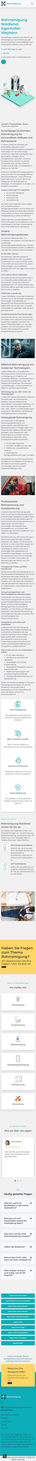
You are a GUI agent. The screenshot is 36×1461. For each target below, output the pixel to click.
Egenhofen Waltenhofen (18, 1306)
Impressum (6, 1421)
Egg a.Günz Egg (18, 1327)
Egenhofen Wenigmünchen (18, 1317)
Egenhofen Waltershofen (18, 1311)
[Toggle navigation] (32, 4)
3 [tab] (21, 1181)
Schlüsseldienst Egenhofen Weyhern (18, 1359)
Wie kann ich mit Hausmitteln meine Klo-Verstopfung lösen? (15, 1220)
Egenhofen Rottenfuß (18, 1296)
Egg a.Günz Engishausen (18, 1333)
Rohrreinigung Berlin (10, 1415)
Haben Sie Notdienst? (14, 1247)
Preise (4, 1425)
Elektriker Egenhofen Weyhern (18, 1361)
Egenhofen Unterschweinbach (18, 1301)
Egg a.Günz (18, 1322)
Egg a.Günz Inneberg (18, 1338)
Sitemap (4, 1428)
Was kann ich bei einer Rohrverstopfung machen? (17, 1235)
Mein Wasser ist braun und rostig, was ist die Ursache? (15, 1272)
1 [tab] (15, 1181)
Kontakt (4, 1418)
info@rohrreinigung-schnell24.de (17, 1407)
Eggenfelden (18, 1343)
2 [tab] (18, 1181)
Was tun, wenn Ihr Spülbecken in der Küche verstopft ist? (16, 1205)
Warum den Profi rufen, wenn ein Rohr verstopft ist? (17, 1258)
